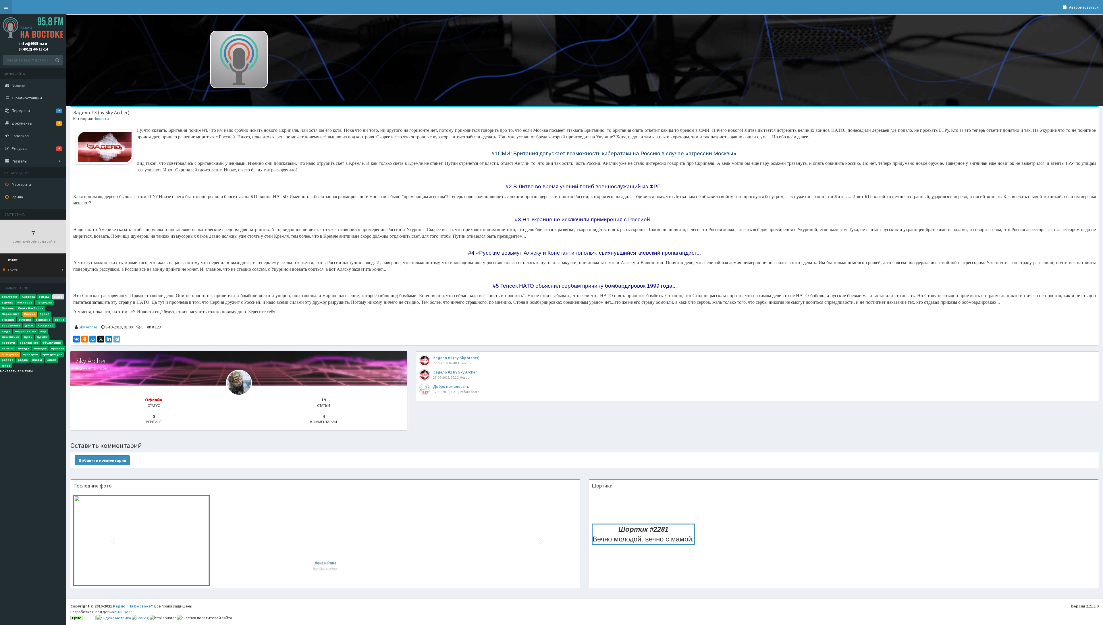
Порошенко (11, 314)
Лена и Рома (325, 562)
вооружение (11, 325)
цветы (37, 360)
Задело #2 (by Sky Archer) (456, 357)
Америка (28, 297)
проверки (30, 354)
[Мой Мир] (92, 339)
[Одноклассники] (84, 339)
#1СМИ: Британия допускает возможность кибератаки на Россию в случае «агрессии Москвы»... (616, 153)
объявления (51, 343)
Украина (8, 320)
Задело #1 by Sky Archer (455, 372)
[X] (100, 339)
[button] (6, 7)
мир (43, 331)
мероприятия (25, 331)
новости (8, 343)
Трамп (44, 314)
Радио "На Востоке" (132, 606)
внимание (43, 320)
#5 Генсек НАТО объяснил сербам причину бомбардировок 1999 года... (585, 286)
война (59, 320)
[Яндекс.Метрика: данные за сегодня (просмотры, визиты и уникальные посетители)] (114, 618)
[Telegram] (116, 339)
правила (57, 348)
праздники (10, 354)
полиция (40, 348)
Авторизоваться (1083, 7)
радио (23, 360)
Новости (101, 118)
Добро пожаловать (451, 386)
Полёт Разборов (30, 308)
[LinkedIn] (108, 339)
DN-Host (125, 611)
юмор (6, 365)
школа (51, 360)
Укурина (25, 320)
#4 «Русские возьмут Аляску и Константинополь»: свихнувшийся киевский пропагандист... (584, 253)
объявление (29, 343)
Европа (7, 302)
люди (6, 331)
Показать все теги (16, 371)
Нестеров (24, 302)
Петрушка (44, 302)
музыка (42, 337)
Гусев (58, 297)
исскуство (45, 325)
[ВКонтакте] (76, 339)
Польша (8, 308)
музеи (28, 337)
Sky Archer (9, 297)
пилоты (8, 348)
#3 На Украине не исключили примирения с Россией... (584, 219)
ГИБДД (44, 297)
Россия (29, 314)
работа (7, 360)
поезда (23, 348)
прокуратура (52, 354)
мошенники (10, 337)
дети (29, 325)
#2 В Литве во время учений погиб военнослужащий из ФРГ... (585, 186)
